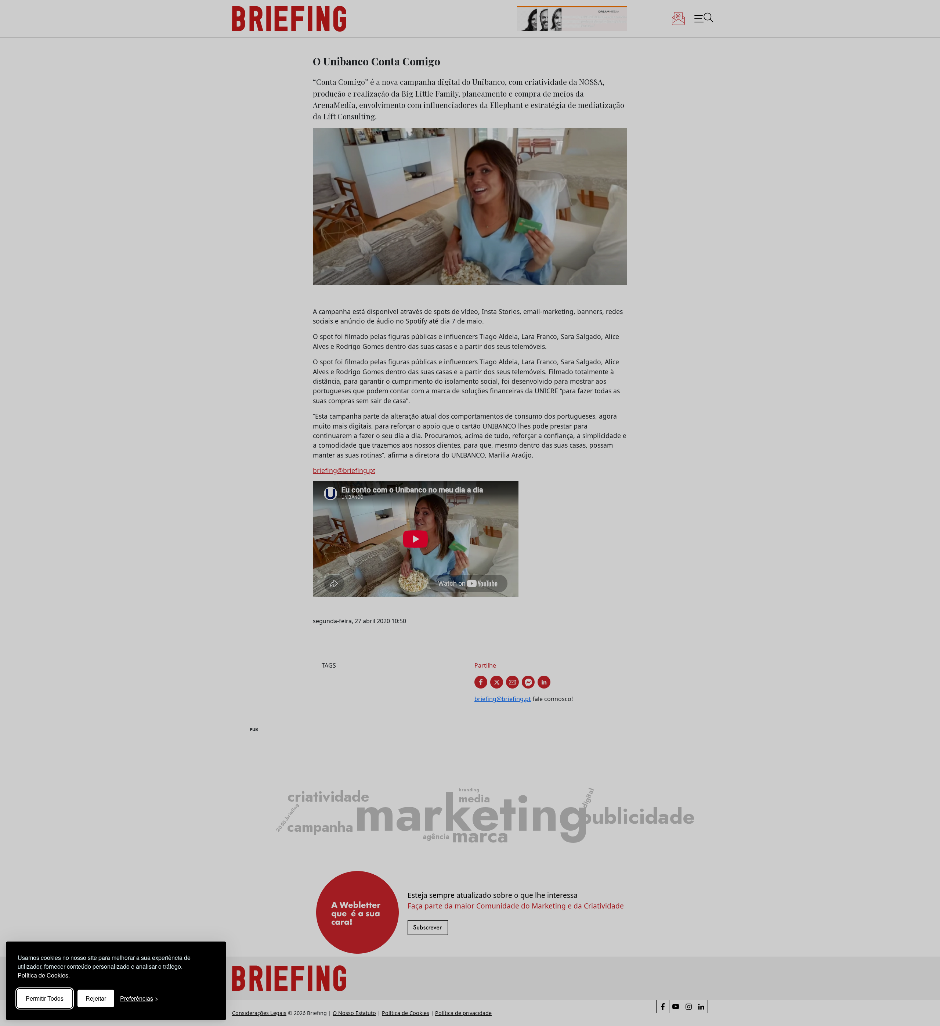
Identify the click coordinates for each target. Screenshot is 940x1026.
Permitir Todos (45, 998)
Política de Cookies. (44, 975)
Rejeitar (96, 998)
